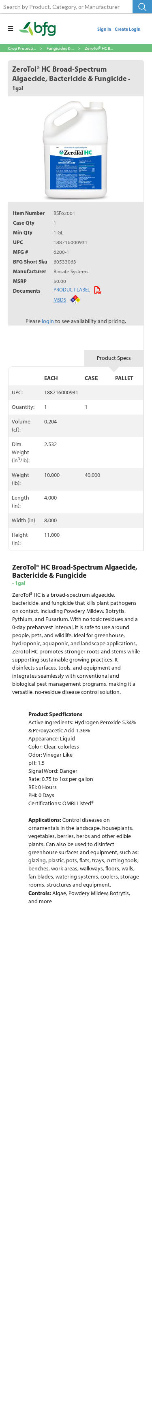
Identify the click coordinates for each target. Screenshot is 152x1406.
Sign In (104, 29)
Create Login (128, 29)
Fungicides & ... (60, 48)
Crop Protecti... (22, 48)
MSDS (60, 299)
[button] (10, 29)
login (48, 321)
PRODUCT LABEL (72, 289)
